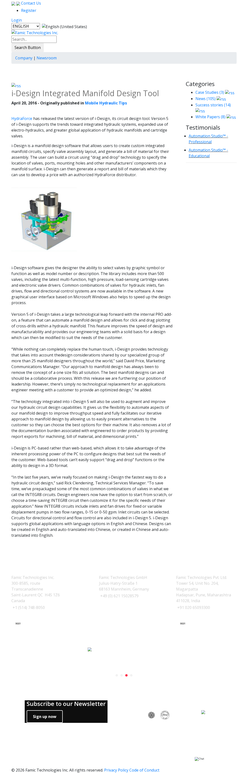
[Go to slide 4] (131, 675)
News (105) (205, 98)
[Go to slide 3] (126, 675)
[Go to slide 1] (117, 675)
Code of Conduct (144, 770)
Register (28, 10)
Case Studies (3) (209, 92)
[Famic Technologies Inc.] (34, 32)
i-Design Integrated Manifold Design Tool (85, 93)
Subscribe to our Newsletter (66, 703)
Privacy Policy (116, 770)
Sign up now (44, 716)
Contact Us (30, 3)
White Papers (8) (210, 116)
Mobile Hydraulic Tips (106, 103)
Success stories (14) (213, 105)
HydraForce (21, 118)
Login (16, 20)
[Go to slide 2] (121, 675)
